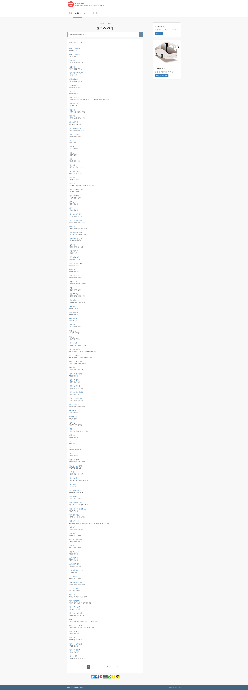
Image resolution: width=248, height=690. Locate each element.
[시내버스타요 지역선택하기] (167, 52)
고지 (70, 208)
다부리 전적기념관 (75, 625)
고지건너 (72, 202)
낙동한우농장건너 (75, 466)
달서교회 (72, 638)
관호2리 (72, 245)
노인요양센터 (74, 589)
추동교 (71, 472)
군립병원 (72, 325)
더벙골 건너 (73, 331)
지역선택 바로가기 (161, 76)
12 (121, 667)
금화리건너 (73, 423)
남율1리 (72, 533)
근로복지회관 (74, 294)
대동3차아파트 (74, 79)
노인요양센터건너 (75, 582)
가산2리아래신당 (75, 128)
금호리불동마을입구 (76, 392)
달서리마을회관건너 (76, 644)
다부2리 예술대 (74, 601)
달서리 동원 (73, 656)
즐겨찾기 (96, 13)
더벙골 (71, 337)
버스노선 (87, 13)
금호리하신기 (74, 404)
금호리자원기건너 (75, 374)
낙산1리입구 (73, 484)
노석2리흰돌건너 (75, 564)
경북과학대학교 (74, 196)
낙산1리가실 (73, 496)
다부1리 (72, 595)
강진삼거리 (73, 183)
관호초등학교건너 (75, 263)
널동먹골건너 (74, 552)
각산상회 (72, 165)
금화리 (71, 429)
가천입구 (72, 91)
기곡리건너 (73, 435)
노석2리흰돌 (73, 558)
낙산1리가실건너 (75, 490)
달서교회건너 (74, 631)
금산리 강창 (73, 343)
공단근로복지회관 (75, 220)
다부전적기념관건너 (76, 613)
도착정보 (78, 13)
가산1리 (72, 110)
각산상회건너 (74, 171)
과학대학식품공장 (75, 239)
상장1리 (72, 61)
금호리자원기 (74, 380)
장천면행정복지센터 (76, 73)
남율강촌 (72, 527)
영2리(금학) (73, 417)
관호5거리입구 (74, 257)
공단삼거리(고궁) (75, 214)
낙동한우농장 (74, 460)
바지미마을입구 (74, 48)
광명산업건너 (74, 275)
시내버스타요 (79, 3)
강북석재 (72, 177)
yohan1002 (79, 687)
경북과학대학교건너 (76, 189)
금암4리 (72, 367)
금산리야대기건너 (75, 361)
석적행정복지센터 (75, 539)
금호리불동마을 (74, 386)
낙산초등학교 (74, 515)
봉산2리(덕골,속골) (75, 232)
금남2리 (72, 306)
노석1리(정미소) (75, 576)
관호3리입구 (73, 251)
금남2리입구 (73, 312)
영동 (70, 453)
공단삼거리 (73, 226)
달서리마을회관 (74, 650)
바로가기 (158, 33)
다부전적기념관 (74, 607)
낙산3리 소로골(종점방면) (78, 509)
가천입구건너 (74, 97)
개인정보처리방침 (174, 687)
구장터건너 (73, 282)
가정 (70, 140)
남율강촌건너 (74, 521)
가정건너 (72, 146)
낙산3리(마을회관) (75, 503)
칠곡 (70, 13)
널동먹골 (72, 546)
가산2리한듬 (73, 122)
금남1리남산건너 (75, 300)
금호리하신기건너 (75, 398)
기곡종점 (72, 441)
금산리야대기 (74, 355)
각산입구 (72, 153)
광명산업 (72, 269)
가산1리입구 (73, 103)
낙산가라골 (73, 478)
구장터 (71, 288)
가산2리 (72, 116)
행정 (70, 447)
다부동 (71, 619)
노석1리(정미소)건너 (76, 570)
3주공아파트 (73, 85)
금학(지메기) (73, 410)
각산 (70, 159)
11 (117, 667)
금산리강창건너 (74, 349)
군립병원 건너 (74, 318)
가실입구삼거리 (74, 134)
